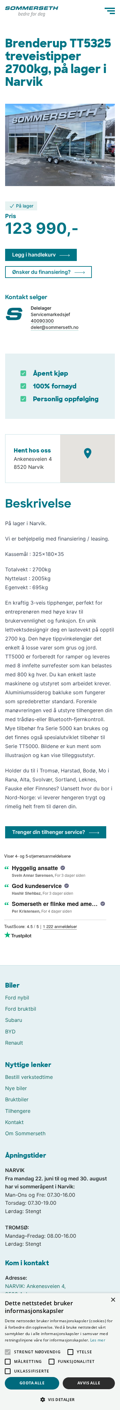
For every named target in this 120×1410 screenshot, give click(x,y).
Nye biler (16, 1088)
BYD (10, 1031)
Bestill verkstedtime (29, 1077)
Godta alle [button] (32, 1383)
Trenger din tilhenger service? (48, 832)
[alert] (60, 1351)
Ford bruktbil (20, 1009)
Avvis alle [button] (88, 1383)
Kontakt (14, 1122)
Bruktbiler (16, 1099)
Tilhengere (17, 1111)
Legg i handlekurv (34, 254)
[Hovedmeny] (110, 11)
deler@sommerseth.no (54, 327)
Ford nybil (17, 997)
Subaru (13, 1020)
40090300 (42, 320)
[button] (60, 1399)
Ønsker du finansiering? (41, 272)
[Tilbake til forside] (31, 11)
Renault (14, 1042)
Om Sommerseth (25, 1133)
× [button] (112, 1300)
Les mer (97, 1340)
